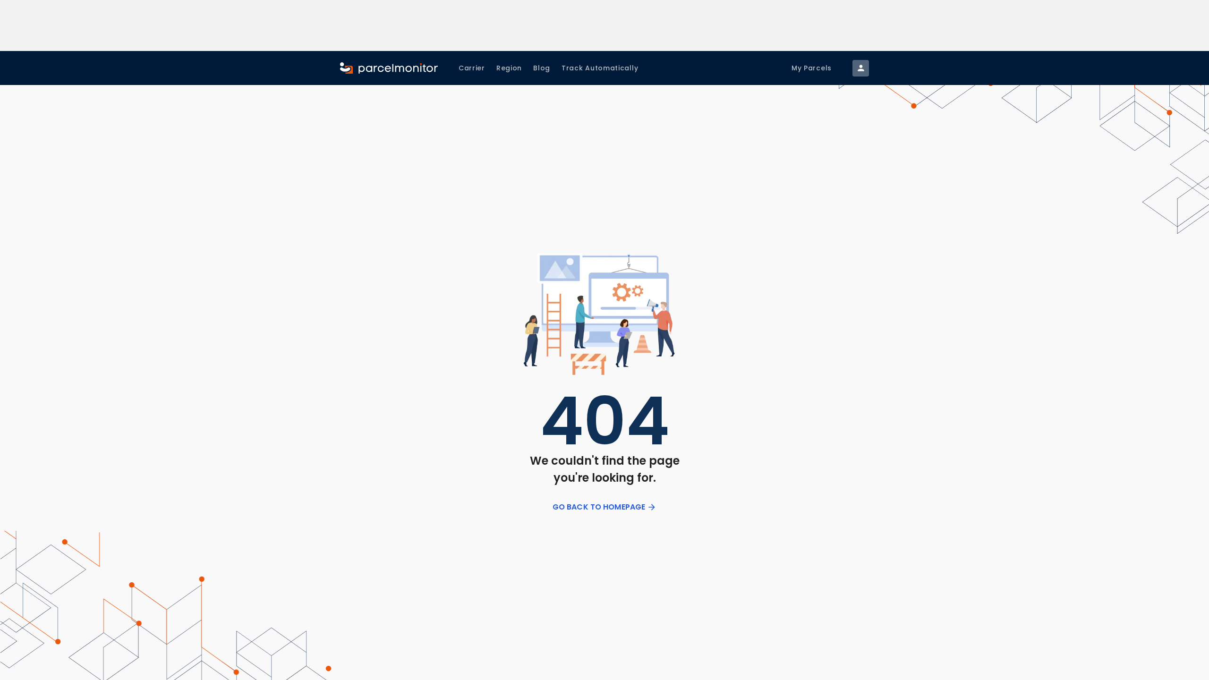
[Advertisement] (604, 25)
